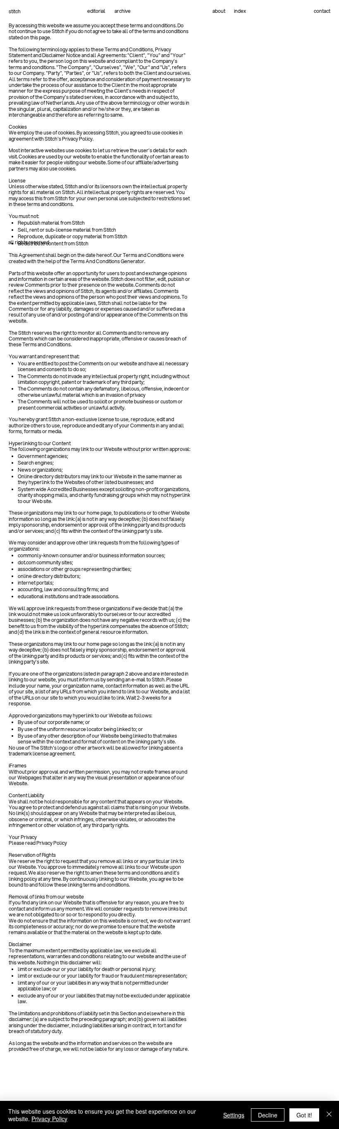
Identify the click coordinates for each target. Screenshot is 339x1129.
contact (322, 10)
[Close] (329, 1114)
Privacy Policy (49, 1119)
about (218, 10)
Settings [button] (233, 1115)
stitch (15, 11)
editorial (96, 10)
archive (123, 10)
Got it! (304, 1115)
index (240, 10)
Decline (267, 1115)
